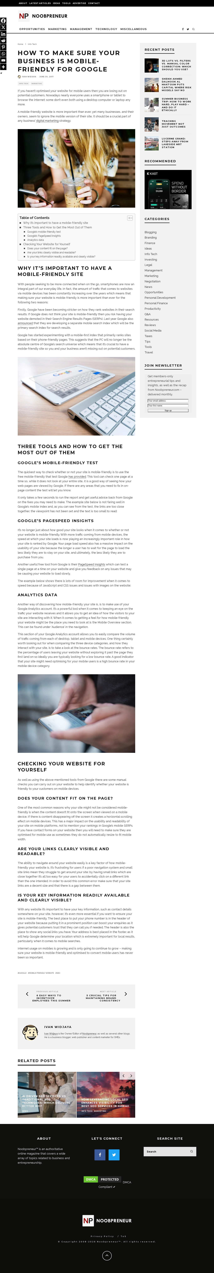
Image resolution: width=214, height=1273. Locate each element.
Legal (148, 265)
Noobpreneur (89, 1033)
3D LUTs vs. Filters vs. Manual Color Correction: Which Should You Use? (176, 65)
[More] (3, 67)
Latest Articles (40, 3)
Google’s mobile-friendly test (44, 231)
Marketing (57, 29)
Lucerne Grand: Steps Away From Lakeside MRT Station (175, 143)
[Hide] (1, 73)
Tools (66, 3)
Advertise (79, 3)
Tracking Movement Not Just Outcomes (174, 124)
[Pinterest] (3, 47)
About (23, 3)
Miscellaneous (133, 29)
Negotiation (152, 281)
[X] (3, 27)
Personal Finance (156, 303)
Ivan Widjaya (29, 77)
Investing (151, 259)
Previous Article (47, 992)
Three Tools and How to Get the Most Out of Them (57, 227)
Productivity (153, 308)
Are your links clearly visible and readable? (51, 252)
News (148, 287)
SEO (58, 973)
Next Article (108, 992)
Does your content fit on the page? (47, 248)
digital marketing (47, 120)
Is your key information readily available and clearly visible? (61, 256)
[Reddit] (3, 40)
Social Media (153, 330)
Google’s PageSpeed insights (44, 235)
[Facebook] (3, 20)
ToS (123, 1236)
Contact (94, 3)
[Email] (3, 60)
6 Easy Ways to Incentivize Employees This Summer (51, 998)
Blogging (151, 232)
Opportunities (32, 29)
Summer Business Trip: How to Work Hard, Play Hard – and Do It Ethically (176, 104)
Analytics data (35, 239)
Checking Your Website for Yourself (46, 244)
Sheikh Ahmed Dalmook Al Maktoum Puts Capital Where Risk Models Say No (176, 84)
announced (25, 323)
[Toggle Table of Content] (128, 218)
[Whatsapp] (3, 53)
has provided (77, 476)
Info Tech (23, 83)
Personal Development (160, 297)
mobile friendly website (41, 973)
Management (81, 29)
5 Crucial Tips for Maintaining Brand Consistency (103, 998)
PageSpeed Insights (91, 564)
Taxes (148, 336)
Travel (149, 352)
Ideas (56, 3)
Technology (106, 29)
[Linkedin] (3, 34)
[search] (191, 1151)
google (22, 973)
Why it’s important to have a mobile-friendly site (55, 222)
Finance (150, 243)
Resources (152, 319)
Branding (151, 237)
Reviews (150, 325)
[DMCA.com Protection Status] (102, 1182)
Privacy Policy (102, 1236)
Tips (147, 341)
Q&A (148, 314)
